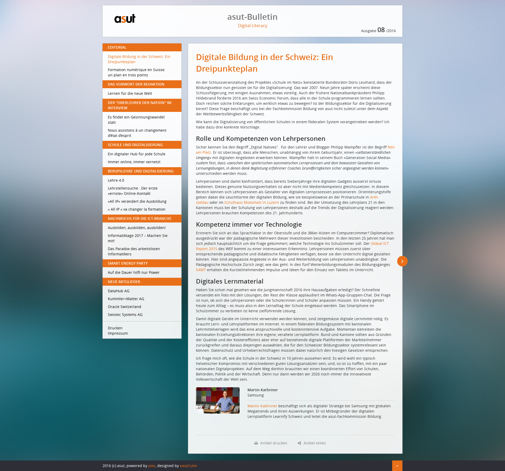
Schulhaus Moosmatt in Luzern (251, 202)
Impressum (118, 333)
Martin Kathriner (262, 405)
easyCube (188, 465)
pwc (151, 465)
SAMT (201, 269)
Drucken (115, 327)
